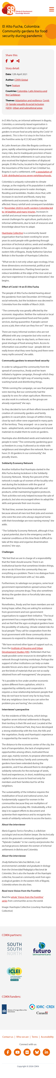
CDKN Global (21, 79)
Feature (16, 85)
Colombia (22, 91)
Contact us (7, 1036)
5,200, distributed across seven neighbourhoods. (26, 175)
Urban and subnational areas (27, 107)
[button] (50, 9)
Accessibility (47, 1036)
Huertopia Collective (12, 232)
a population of (44, 171)
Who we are (22, 1036)
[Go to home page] (21, 9)
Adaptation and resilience (28, 100)
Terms (35, 1036)
